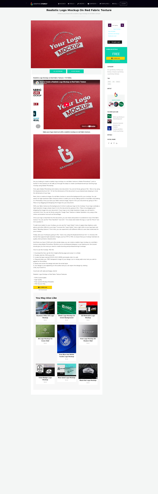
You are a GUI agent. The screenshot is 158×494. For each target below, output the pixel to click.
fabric (109, 81)
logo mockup (116, 29)
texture (118, 81)
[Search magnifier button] (122, 25)
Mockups (117, 74)
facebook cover (112, 36)
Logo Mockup (110, 74)
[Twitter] (111, 143)
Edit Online (76, 71)
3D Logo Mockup (111, 69)
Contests (92, 3)
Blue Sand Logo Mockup (66, 377)
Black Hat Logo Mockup (88, 380)
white (109, 84)
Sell (115, 3)
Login (123, 3)
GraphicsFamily (116, 100)
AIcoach (63, 3)
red (113, 81)
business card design (113, 33)
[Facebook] (108, 143)
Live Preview (58, 71)
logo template (111, 31)
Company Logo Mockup (117, 71)
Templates (105, 3)
